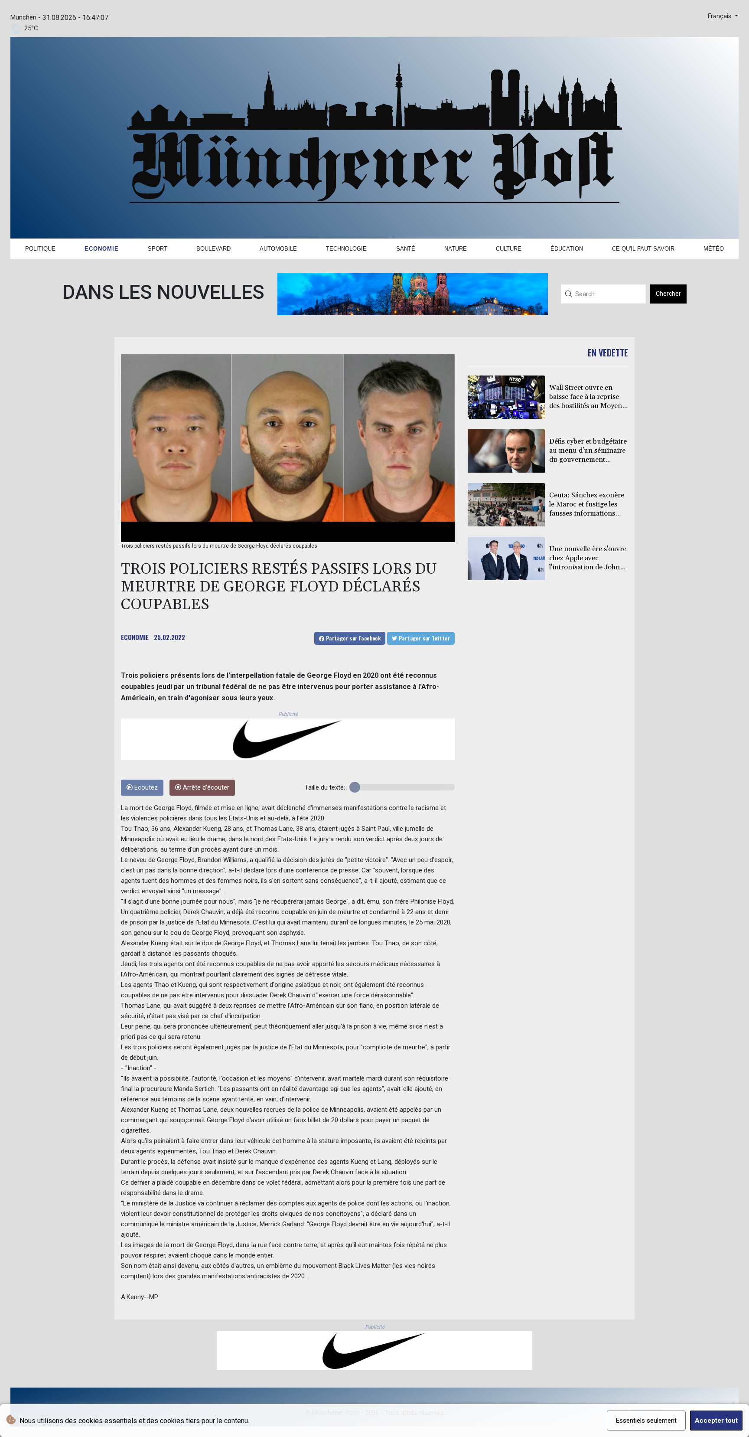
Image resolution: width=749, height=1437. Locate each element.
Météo (713, 248)
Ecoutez (145, 787)
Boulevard (213, 248)
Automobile (278, 248)
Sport (157, 248)
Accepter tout (716, 1420)
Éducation (566, 248)
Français (720, 16)
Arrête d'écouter (205, 787)
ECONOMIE (135, 637)
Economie (102, 248)
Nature (455, 248)
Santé (405, 248)
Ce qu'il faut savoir (643, 248)
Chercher (668, 293)
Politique (40, 248)
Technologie (346, 248)
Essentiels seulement (646, 1420)
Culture (508, 248)
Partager (352, 638)
